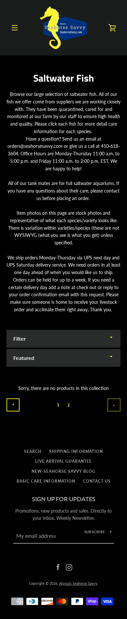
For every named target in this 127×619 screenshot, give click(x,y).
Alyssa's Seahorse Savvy (78, 583)
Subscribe (94, 532)
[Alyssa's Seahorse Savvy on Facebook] (58, 566)
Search (32, 451)
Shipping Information (76, 451)
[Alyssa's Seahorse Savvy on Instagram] (69, 566)
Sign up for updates (63, 499)
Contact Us (97, 481)
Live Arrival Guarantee (63, 461)
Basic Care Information (46, 481)
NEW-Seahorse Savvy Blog (63, 471)
